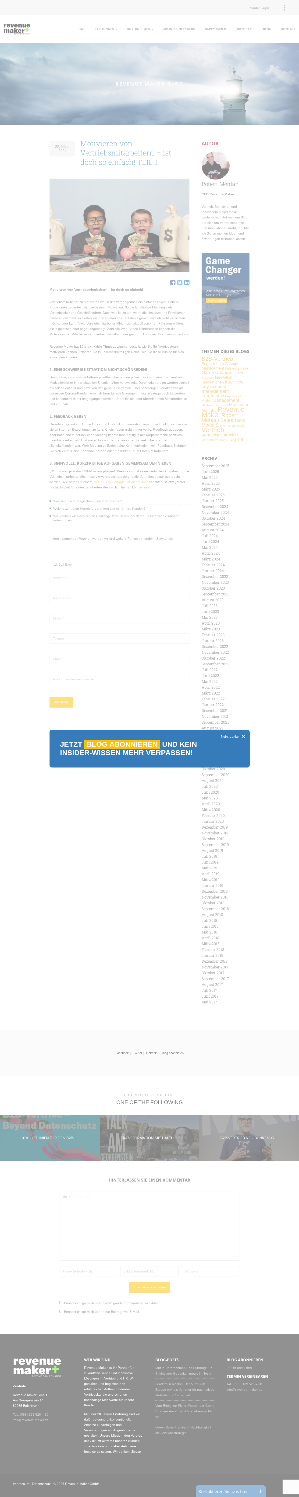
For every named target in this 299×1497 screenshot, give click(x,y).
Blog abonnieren (122, 744)
